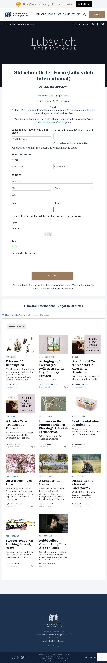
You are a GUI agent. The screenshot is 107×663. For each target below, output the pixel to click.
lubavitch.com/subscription (56, 122)
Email (15, 203)
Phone (57, 203)
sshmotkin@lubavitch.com (59, 288)
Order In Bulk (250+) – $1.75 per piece (30, 131)
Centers (76, 14)
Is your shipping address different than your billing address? (46, 216)
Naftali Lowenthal (81, 384)
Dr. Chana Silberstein (49, 384)
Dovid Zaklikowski (48, 564)
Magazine (41, 14)
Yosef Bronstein (14, 444)
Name (15, 159)
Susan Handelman (15, 563)
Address (16, 174)
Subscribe (76, 24)
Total (15, 241)
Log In (85, 24)
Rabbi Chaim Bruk (81, 504)
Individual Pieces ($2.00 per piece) (73, 130)
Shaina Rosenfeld (48, 504)
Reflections (45, 417)
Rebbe (75, 357)
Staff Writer (12, 384)
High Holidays (46, 357)
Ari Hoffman (46, 444)
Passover (11, 357)
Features (11, 417)
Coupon (16, 228)
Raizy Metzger (80, 444)
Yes (16, 222)
